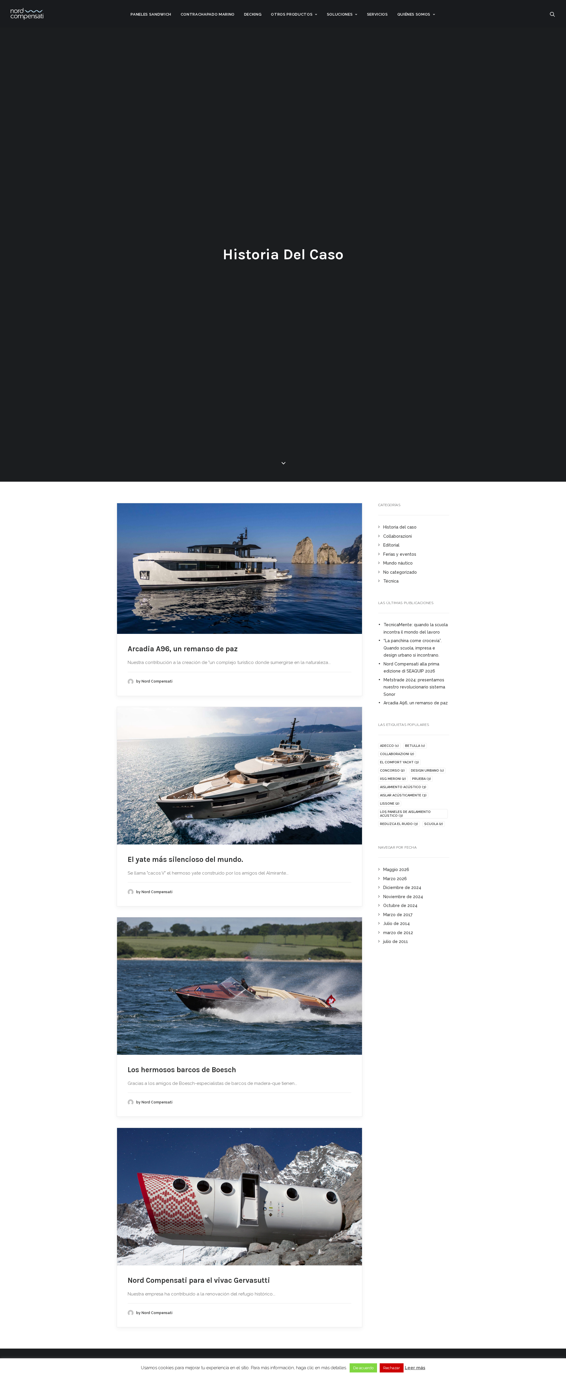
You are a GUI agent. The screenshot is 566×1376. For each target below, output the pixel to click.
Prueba (421, 779)
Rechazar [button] (391, 1368)
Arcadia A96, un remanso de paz (183, 648)
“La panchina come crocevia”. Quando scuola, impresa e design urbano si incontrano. (413, 647)
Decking (253, 14)
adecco (389, 746)
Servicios (377, 14)
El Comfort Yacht (399, 762)
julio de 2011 (395, 941)
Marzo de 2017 (397, 914)
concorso (392, 771)
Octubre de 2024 (400, 905)
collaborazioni (397, 754)
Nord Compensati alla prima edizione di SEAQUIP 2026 (411, 668)
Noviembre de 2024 (403, 896)
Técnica (391, 581)
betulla (415, 746)
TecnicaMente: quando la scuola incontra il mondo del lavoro (416, 628)
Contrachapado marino (208, 14)
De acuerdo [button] (363, 1368)
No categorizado (400, 572)
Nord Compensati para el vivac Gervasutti (199, 1280)
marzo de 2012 (398, 932)
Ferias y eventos (399, 554)
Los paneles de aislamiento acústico (405, 814)
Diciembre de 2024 (402, 887)
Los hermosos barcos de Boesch (182, 1069)
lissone (389, 804)
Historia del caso (400, 527)
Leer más (415, 1367)
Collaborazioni (397, 536)
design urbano (427, 771)
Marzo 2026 (395, 878)
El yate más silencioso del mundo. (185, 859)
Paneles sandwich (151, 14)
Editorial (391, 545)
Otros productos (291, 14)
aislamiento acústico (403, 787)
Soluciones (340, 14)
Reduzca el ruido (399, 824)
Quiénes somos (413, 14)
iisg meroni (393, 779)
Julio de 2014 (396, 923)
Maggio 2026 (396, 869)
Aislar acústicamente (403, 795)
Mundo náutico (398, 563)
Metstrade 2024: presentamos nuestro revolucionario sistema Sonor (414, 687)
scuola (433, 824)
